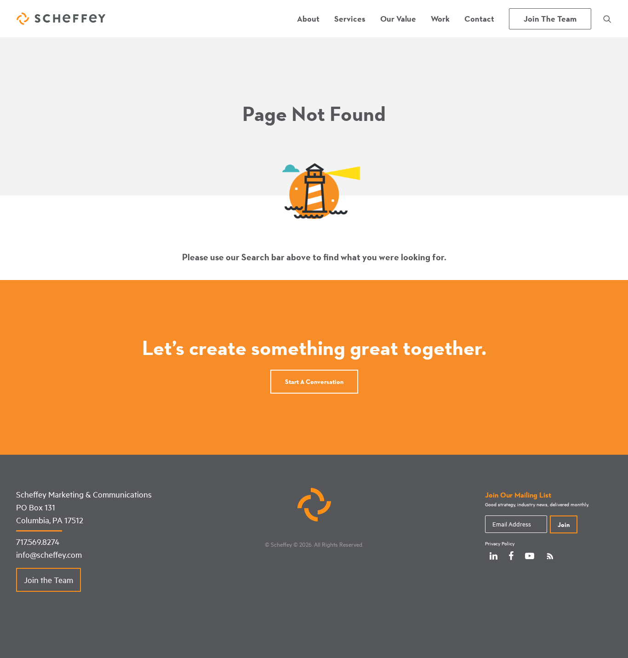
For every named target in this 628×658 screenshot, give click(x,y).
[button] (607, 18)
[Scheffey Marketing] (61, 18)
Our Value (398, 18)
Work (440, 18)
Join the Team (48, 580)
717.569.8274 (37, 542)
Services (349, 18)
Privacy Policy (499, 543)
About (308, 18)
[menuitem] (308, 18)
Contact (479, 18)
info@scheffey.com (49, 554)
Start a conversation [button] (314, 382)
